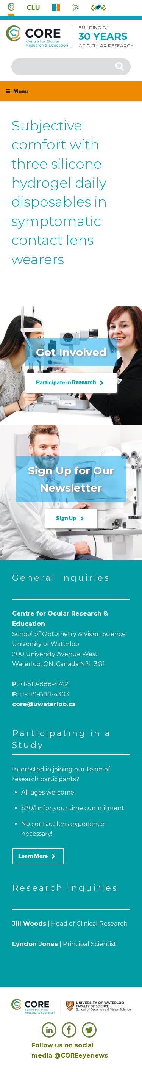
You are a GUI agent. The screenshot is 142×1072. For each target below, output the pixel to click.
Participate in (71, 382)
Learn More (38, 856)
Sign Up (71, 518)
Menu (20, 91)
